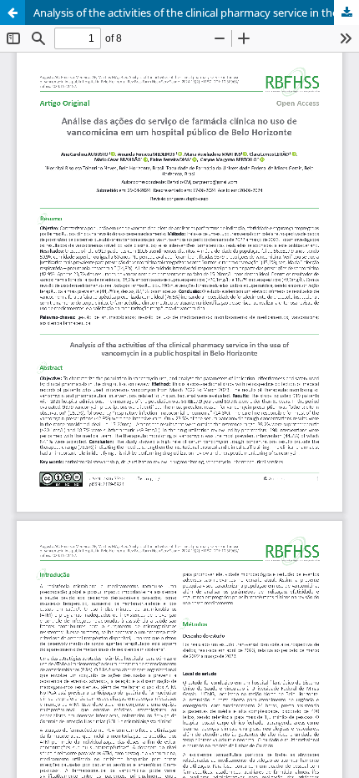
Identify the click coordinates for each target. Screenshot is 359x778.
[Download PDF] (346, 12)
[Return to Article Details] (12, 12)
